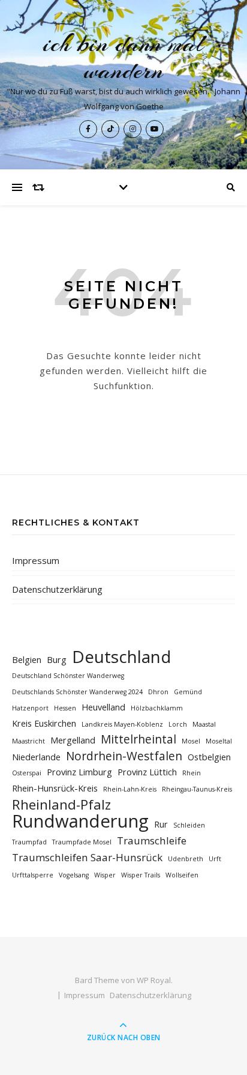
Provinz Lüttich (147, 772)
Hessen (65, 708)
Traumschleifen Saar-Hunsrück (87, 857)
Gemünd (188, 692)
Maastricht (28, 741)
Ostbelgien (209, 757)
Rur (161, 824)
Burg (57, 659)
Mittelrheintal (138, 739)
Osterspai (26, 773)
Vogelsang (74, 875)
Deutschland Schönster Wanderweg (68, 675)
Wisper (105, 875)
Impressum (35, 560)
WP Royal (154, 980)
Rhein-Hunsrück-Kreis (55, 788)
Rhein (191, 773)
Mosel (191, 741)
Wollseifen (181, 875)
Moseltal (219, 741)
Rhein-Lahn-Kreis (129, 789)
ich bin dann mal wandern (123, 57)
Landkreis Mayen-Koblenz (122, 724)
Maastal (204, 724)
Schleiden (189, 825)
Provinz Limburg (79, 772)
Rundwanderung (80, 821)
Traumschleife (151, 840)
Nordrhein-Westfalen (124, 756)
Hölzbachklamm (157, 708)
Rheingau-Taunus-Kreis (197, 789)
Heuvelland (103, 707)
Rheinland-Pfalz (61, 804)
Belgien (26, 659)
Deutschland (121, 656)
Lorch (177, 724)
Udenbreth (185, 859)
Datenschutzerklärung (57, 589)
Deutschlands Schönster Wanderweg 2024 (77, 692)
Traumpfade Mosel (82, 842)
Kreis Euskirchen (44, 723)
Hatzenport (30, 708)
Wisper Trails (140, 875)
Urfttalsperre (32, 875)
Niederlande (36, 757)
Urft (215, 859)
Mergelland (72, 740)
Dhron (158, 692)
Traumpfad (29, 842)
